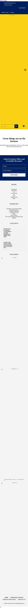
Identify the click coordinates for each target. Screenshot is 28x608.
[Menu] (25, 70)
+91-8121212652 (8, 5)
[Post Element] (14, 232)
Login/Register (22, 7)
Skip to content (3, 0)
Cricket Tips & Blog (9, 599)
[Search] (16, 126)
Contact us (21, 599)
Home (6, 597)
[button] (14, 175)
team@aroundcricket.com (10, 3)
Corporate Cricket (16, 597)
